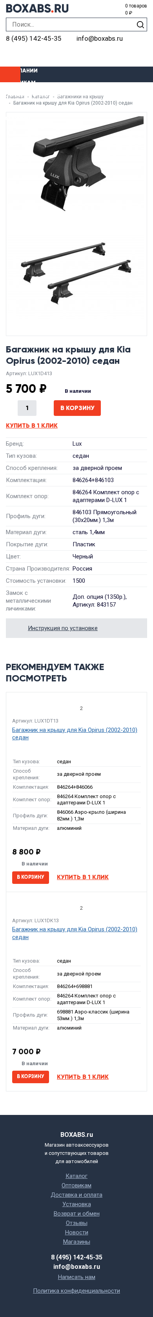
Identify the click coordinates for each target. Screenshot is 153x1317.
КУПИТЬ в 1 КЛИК (32, 425)
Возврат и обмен (77, 1213)
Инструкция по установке (63, 628)
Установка (17, 106)
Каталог (76, 1176)
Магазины (15, 119)
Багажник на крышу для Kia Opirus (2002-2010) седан (74, 733)
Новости (76, 1232)
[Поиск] (140, 24)
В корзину (77, 408)
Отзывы (76, 1223)
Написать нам (76, 1277)
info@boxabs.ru (99, 38)
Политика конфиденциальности (76, 1290)
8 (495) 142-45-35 (34, 38)
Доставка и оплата (30, 95)
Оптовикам (18, 82)
